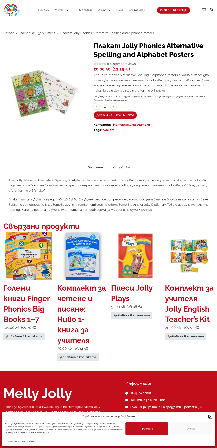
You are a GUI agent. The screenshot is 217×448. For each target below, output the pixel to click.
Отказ (191, 428)
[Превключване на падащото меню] (67, 10)
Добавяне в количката (24, 336)
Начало (43, 10)
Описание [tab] (95, 167)
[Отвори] (212, 10)
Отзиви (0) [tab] (121, 167)
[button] (210, 416)
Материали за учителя (37, 33)
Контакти (137, 10)
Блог (119, 10)
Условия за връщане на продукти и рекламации (166, 407)
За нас (101, 10)
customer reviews (121, 63)
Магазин (85, 10)
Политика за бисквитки (148, 400)
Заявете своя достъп (116, 100)
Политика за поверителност (21, 441)
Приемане (146, 428)
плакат (108, 130)
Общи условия (140, 393)
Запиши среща (175, 10)
